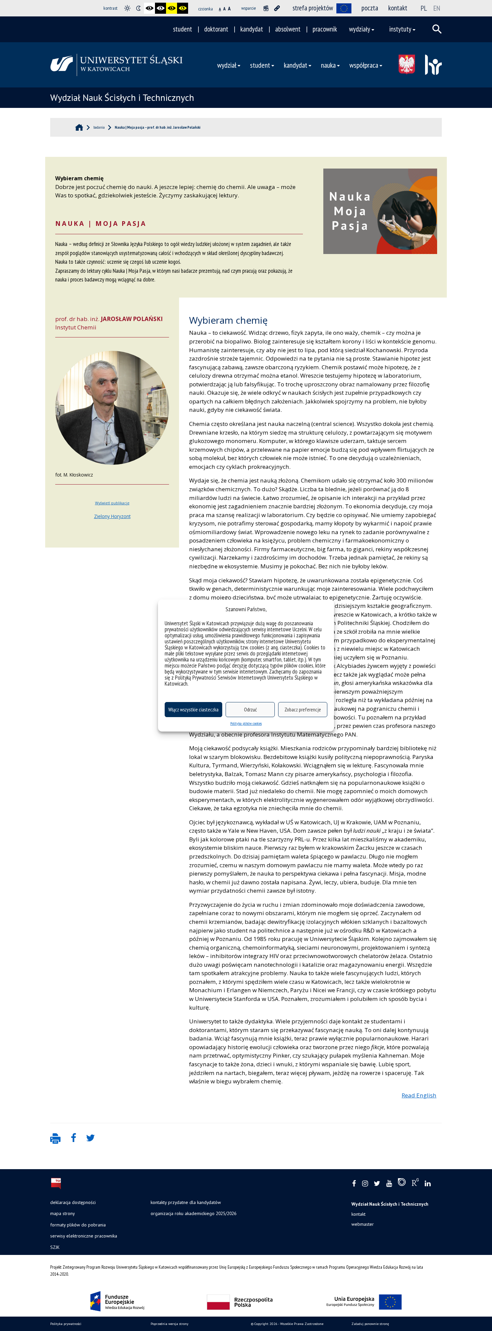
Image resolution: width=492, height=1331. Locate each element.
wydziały (359, 29)
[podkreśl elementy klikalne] (276, 8)
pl (424, 8)
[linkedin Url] (427, 1184)
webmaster (362, 1224)
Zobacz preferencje (302, 709)
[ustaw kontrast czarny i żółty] (171, 8)
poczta (369, 7)
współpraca (363, 65)
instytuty (400, 29)
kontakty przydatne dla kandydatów (186, 1202)
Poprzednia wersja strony (169, 1324)
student (182, 29)
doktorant (216, 29)
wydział (226, 65)
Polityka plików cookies (246, 723)
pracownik (325, 29)
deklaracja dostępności (73, 1202)
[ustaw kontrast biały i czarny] (160, 8)
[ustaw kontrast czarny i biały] (149, 8)
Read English (419, 1095)
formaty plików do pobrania (78, 1225)
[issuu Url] (402, 1183)
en (436, 8)
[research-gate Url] (415, 1183)
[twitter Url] (377, 1184)
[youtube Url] (389, 1184)
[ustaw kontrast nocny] (138, 8)
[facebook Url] (354, 1184)
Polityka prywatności (65, 1324)
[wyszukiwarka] (437, 29)
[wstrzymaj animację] (265, 8)
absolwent (288, 29)
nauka (328, 65)
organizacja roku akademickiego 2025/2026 (193, 1213)
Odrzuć (250, 709)
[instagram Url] (365, 1184)
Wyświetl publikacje (112, 503)
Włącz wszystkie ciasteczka (193, 709)
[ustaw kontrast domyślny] (127, 8)
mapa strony (62, 1213)
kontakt (397, 7)
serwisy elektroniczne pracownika (83, 1236)
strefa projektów (313, 7)
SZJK (55, 1247)
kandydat (251, 29)
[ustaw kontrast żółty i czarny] (182, 8)
